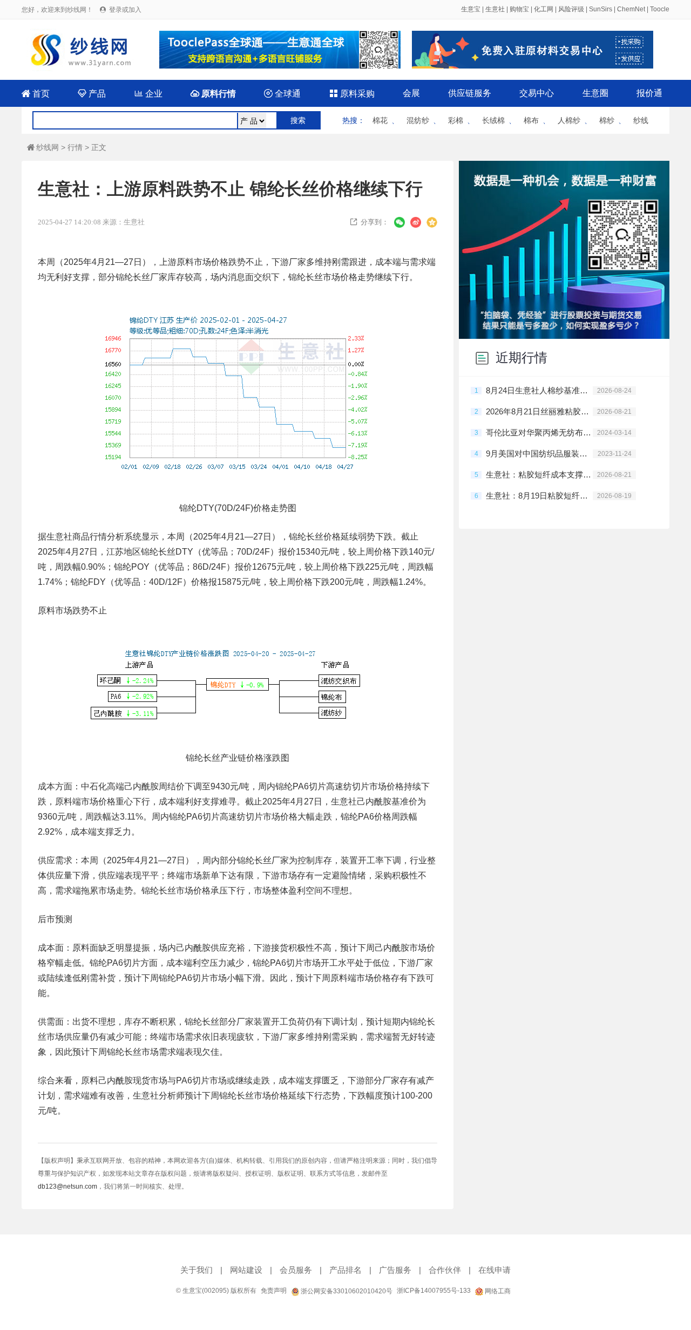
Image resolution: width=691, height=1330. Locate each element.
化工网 (543, 9)
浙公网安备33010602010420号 (345, 1291)
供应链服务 (469, 93)
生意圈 (595, 93)
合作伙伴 (445, 1269)
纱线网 (43, 147)
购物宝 (519, 9)
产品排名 (345, 1269)
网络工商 (497, 1291)
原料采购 (352, 93)
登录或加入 (125, 9)
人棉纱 (569, 120)
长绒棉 (493, 120)
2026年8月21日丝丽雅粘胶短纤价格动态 (539, 411)
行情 (75, 147)
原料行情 (213, 93)
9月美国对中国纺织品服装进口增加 (539, 453)
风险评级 (571, 9)
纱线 (640, 120)
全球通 (282, 93)
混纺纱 (418, 120)
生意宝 (470, 9)
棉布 (531, 120)
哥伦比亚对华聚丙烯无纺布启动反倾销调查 (539, 432)
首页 (36, 93)
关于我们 (196, 1269)
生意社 (495, 9)
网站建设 (246, 1269)
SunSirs (600, 9)
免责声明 (274, 1290)
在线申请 (494, 1269)
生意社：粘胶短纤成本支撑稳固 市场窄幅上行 (539, 474)
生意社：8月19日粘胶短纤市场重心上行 (539, 495)
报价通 (649, 93)
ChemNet (631, 9)
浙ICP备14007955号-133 (434, 1290)
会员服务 (296, 1269)
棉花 (380, 120)
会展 (411, 93)
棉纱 (606, 120)
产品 (92, 93)
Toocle (659, 9)
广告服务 (395, 1269)
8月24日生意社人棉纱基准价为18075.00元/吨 (539, 390)
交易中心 (536, 93)
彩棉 (455, 120)
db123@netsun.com (67, 1186)
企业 (148, 93)
